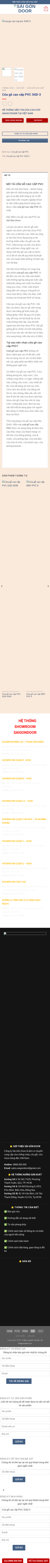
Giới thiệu (20, 1336)
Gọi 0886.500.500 (12, 1561)
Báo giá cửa (13, 1211)
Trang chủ (8, 88)
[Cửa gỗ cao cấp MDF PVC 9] (37, 584)
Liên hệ (30, 1336)
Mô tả (7, 175)
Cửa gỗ (20, 88)
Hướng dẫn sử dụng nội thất (21, 1218)
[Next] (43, 42)
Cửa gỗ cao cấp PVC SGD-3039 (11, 695)
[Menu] (3, 9)
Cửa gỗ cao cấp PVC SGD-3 (17, 156)
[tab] (25, 175)
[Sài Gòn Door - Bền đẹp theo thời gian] (25, 9)
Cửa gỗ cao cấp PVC (20, 152)
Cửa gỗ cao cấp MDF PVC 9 (35, 695)
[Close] (2, 1391)
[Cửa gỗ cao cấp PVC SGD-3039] (13, 584)
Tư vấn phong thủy (16, 1224)
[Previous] (6, 42)
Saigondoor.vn (25, 1343)
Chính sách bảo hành (18, 1241)
